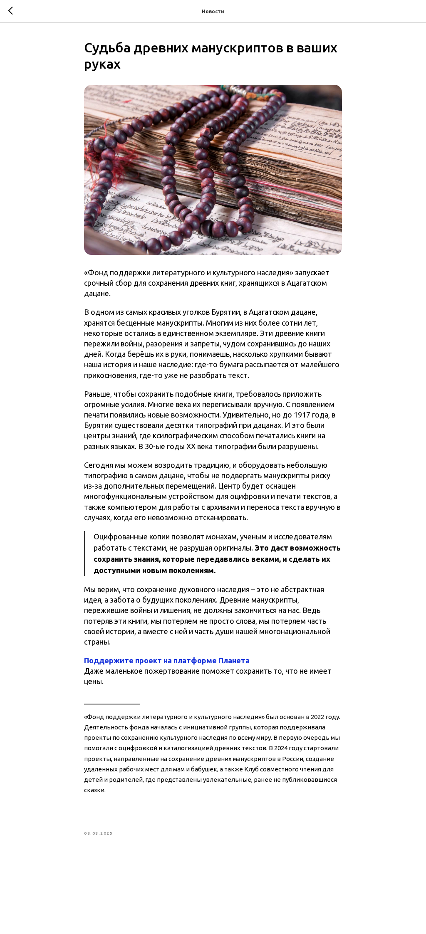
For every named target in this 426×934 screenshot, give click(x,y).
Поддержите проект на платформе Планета (167, 660)
